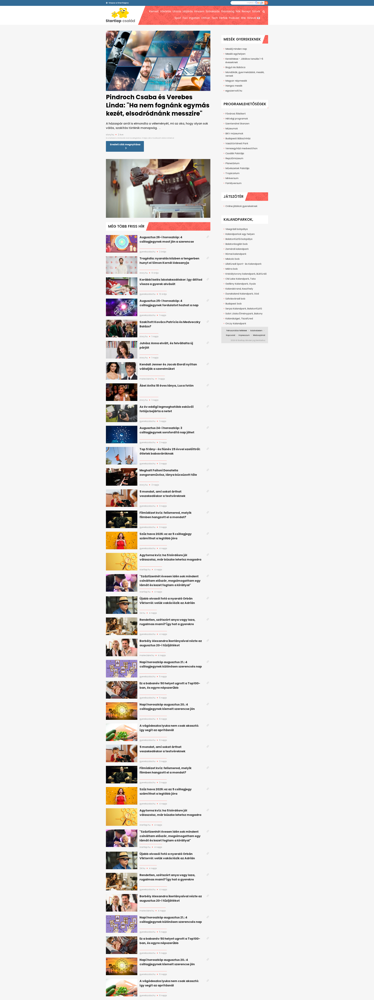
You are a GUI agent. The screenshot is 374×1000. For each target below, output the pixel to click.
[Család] (122, 15)
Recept (246, 11)
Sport (178, 18)
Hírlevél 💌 (253, 18)
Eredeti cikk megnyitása (125, 144)
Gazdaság (227, 11)
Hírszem (199, 11)
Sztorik (256, 11)
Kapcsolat (230, 335)
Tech (215, 18)
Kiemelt (154, 11)
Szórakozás (213, 11)
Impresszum (244, 335)
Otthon (205, 18)
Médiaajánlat (259, 335)
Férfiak (223, 18)
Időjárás (188, 11)
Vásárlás (165, 11)
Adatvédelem (256, 330)
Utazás (177, 11)
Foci (185, 18)
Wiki (243, 18)
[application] (158, 188)
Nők (238, 11)
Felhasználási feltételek (236, 330)
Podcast (234, 18)
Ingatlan (194, 18)
